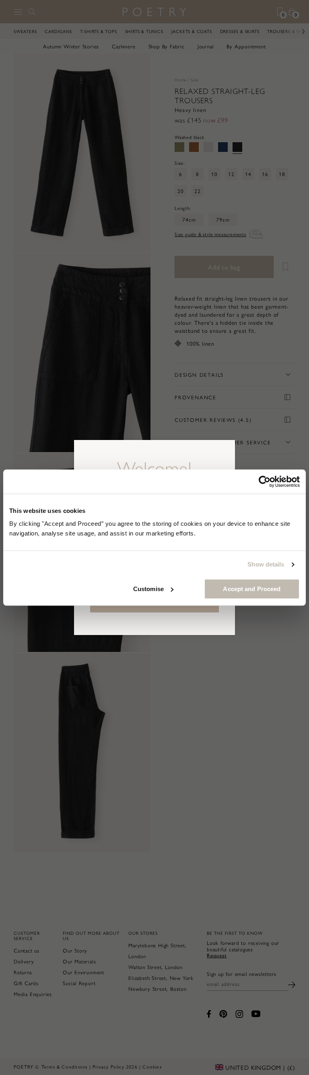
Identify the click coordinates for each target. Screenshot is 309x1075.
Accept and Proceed (251, 588)
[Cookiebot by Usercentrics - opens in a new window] (264, 481)
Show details (265, 564)
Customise (148, 588)
